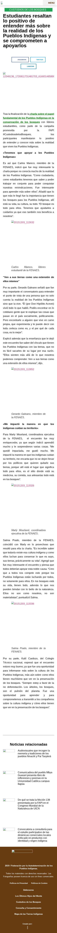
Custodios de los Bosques (28, 902)
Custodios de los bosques (27, 9)
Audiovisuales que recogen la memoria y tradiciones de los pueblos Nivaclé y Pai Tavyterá (34, 753)
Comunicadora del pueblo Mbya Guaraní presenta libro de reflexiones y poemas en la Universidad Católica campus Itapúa (35, 778)
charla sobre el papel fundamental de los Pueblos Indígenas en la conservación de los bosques (28, 118)
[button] (49, 2)
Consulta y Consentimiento (28, 908)
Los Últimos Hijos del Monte (28, 896)
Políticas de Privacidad (19, 883)
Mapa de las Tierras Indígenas (28, 914)
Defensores (28, 890)
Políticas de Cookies (39, 883)
